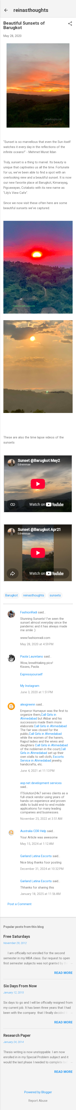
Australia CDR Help (33, 831)
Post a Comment (19, 904)
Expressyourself (31, 674)
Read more (63, 973)
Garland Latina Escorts (36, 856)
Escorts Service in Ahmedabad (42, 758)
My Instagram (29, 686)
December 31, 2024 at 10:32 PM (42, 869)
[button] (70, 24)
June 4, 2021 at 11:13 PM (37, 771)
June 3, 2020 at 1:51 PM (36, 692)
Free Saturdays (16, 936)
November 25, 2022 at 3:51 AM (41, 819)
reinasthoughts (31, 10)
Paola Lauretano (31, 656)
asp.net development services (41, 783)
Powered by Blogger (38, 1092)
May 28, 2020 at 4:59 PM (36, 644)
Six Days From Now (20, 986)
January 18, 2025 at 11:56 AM (40, 894)
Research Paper (17, 1035)
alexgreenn (27, 704)
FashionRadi (29, 612)
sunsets (55, 595)
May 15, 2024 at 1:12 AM (37, 844)
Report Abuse (38, 1101)
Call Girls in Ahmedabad (50, 726)
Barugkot (11, 595)
